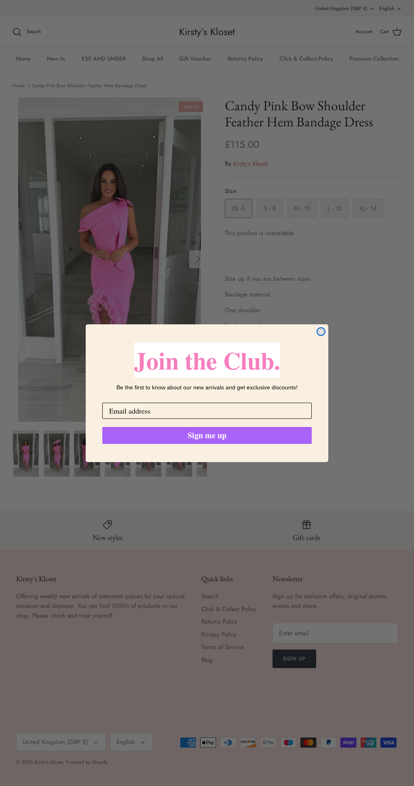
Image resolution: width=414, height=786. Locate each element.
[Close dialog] (321, 332)
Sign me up (207, 435)
